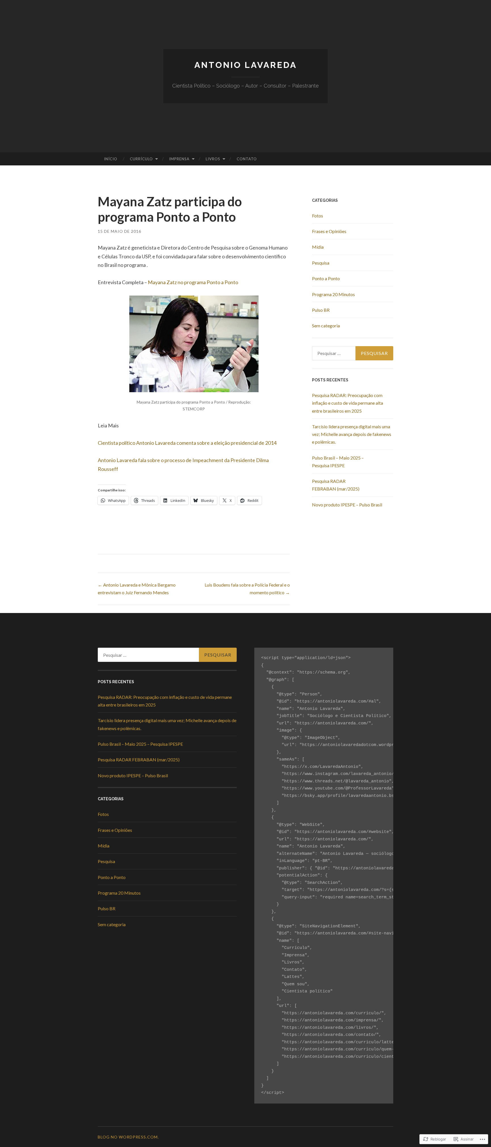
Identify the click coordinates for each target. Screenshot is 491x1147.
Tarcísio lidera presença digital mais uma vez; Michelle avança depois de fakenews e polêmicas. (351, 434)
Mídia (318, 247)
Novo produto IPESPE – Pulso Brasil (347, 504)
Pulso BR (321, 310)
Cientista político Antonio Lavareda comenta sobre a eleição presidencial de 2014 (187, 443)
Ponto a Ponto (326, 278)
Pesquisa (320, 262)
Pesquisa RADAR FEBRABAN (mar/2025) (139, 759)
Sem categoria (326, 325)
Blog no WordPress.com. (128, 1136)
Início (110, 159)
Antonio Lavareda (245, 65)
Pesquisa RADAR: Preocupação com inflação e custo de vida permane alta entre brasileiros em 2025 (347, 402)
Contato (247, 159)
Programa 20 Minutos (333, 294)
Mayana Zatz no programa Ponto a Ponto (193, 282)
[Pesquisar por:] (352, 353)
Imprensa (179, 159)
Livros (213, 159)
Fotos (317, 215)
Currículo (141, 159)
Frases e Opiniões (329, 231)
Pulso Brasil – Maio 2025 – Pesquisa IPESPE (140, 744)
